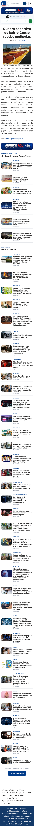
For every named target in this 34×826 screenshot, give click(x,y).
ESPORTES (22, 41)
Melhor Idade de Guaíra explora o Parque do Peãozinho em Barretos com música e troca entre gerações (22, 605)
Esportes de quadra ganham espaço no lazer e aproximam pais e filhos (22, 191)
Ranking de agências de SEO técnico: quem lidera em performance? (22, 735)
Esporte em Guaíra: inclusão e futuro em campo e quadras (20, 179)
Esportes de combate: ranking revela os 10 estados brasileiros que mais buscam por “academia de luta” (21, 349)
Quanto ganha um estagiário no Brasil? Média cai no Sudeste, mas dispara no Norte (21, 749)
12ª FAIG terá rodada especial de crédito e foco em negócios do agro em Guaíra (22, 433)
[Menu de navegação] (30, 3)
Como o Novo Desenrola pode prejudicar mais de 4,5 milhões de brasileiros (22, 707)
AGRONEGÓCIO (8, 790)
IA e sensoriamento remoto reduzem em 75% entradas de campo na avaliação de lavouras (22, 557)
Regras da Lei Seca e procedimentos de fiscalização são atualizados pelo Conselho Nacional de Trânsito (21, 680)
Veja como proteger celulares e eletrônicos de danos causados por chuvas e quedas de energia (22, 275)
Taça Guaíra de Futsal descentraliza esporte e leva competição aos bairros (21, 222)
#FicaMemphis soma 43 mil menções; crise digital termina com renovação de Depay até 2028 (22, 236)
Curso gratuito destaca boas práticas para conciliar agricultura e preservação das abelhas (22, 291)
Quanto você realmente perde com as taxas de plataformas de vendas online (21, 473)
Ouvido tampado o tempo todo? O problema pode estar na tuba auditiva (22, 651)
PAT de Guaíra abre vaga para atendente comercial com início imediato (22, 446)
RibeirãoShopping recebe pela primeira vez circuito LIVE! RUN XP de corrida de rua (22, 166)
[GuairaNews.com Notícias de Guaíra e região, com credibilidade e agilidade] (3, 3)
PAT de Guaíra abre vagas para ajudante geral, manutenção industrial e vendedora (22, 389)
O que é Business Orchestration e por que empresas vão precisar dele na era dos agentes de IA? (22, 721)
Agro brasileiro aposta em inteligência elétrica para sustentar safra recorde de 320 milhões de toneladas (22, 260)
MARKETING (7, 795)
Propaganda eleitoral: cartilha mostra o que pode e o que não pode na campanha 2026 (22, 664)
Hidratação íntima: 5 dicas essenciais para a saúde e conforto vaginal (22, 695)
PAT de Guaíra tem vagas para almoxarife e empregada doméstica (22, 486)
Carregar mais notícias (17, 773)
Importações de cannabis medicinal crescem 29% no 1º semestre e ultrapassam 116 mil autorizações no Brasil (22, 526)
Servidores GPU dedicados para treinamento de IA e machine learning (20, 499)
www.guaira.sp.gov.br (14, 139)
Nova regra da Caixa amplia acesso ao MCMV (22, 761)
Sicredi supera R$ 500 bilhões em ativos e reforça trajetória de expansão (21, 305)
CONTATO (6, 804)
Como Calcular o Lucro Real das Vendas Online (21, 377)
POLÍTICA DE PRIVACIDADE (12, 801)
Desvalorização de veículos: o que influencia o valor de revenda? (22, 335)
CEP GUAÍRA (19, 795)
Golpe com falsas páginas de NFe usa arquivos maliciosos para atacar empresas (22, 638)
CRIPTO (5, 793)
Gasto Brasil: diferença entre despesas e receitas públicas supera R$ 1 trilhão (22, 419)
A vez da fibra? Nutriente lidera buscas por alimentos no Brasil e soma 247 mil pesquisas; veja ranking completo (22, 542)
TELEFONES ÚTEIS (9, 798)
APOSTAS (20, 790)
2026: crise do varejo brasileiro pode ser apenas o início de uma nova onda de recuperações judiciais (21, 404)
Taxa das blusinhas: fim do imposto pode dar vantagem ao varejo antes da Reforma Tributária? (22, 591)
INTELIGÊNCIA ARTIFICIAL (20, 793)
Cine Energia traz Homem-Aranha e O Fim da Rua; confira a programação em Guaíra (23, 364)
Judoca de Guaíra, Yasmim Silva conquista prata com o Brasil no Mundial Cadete (22, 459)
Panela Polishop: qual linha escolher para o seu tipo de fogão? (22, 513)
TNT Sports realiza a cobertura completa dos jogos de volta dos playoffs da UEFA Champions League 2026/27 (22, 206)
